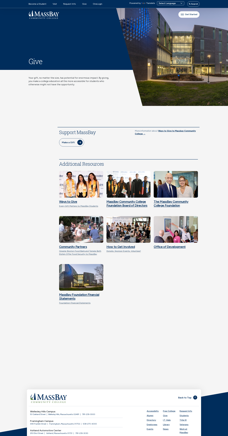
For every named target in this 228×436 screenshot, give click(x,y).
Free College (169, 411)
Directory (151, 420)
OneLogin (97, 4)
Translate (150, 3)
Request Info (69, 4)
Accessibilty (153, 411)
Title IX (183, 420)
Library (166, 424)
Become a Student (37, 4)
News (165, 429)
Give (84, 4)
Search (194, 4)
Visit (55, 4)
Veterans (184, 424)
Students (184, 415)
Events (150, 429)
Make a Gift (68, 142)
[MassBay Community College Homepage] (43, 14)
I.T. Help (167, 420)
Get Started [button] (191, 14)
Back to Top (184, 397)
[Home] (71, 398)
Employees (152, 424)
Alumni (150, 415)
